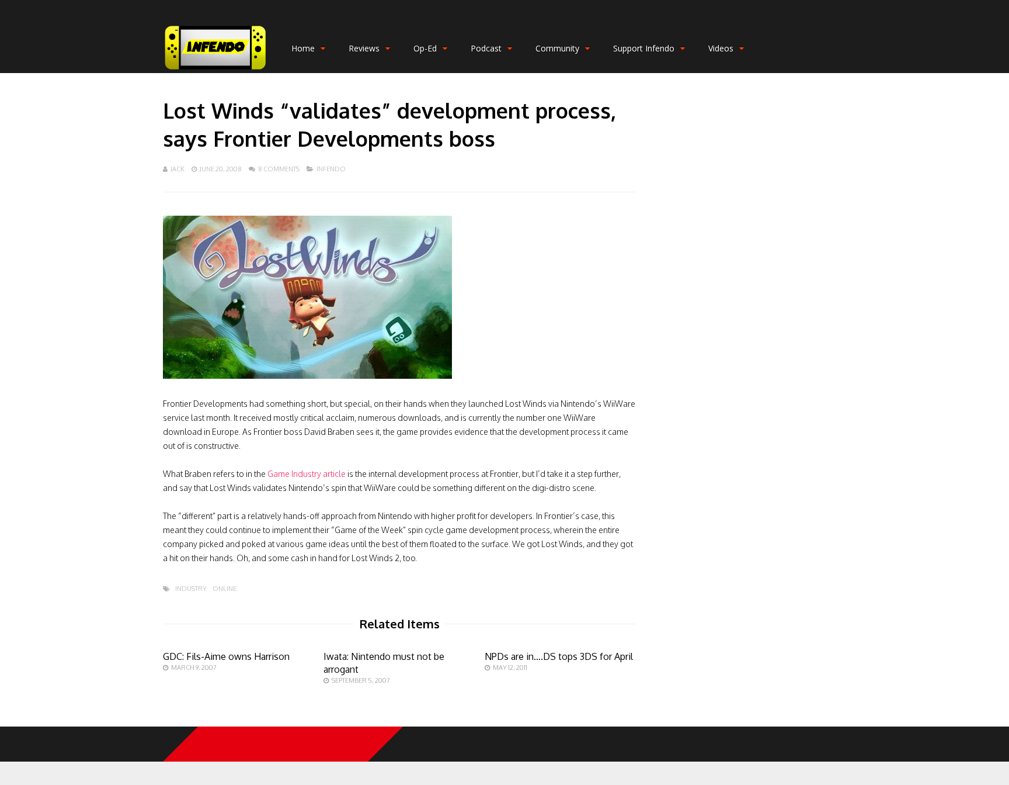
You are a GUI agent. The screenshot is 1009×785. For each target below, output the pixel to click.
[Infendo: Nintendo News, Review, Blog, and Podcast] (215, 70)
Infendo (331, 169)
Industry (191, 589)
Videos (720, 48)
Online (224, 589)
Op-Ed (425, 48)
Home (303, 48)
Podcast (486, 48)
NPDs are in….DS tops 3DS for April (559, 656)
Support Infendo (643, 48)
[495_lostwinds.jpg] (307, 376)
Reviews (364, 48)
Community (557, 48)
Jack (178, 169)
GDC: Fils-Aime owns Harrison (226, 656)
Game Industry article (306, 474)
